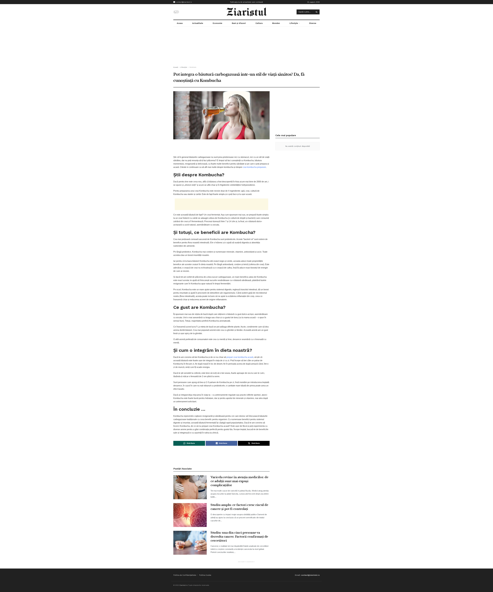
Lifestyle (294, 23)
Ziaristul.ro (183, 585)
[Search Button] (317, 11)
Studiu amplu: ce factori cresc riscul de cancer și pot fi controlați (239, 507)
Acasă (175, 67)
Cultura (259, 23)
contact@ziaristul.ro (184, 2)
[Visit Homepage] (246, 11)
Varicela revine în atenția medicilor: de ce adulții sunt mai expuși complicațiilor (239, 481)
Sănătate (192, 67)
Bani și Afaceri (239, 23)
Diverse (312, 23)
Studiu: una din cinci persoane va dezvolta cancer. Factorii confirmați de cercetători (239, 536)
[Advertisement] (246, 46)
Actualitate (197, 23)
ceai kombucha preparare (254, 167)
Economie (217, 23)
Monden (276, 23)
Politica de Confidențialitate (184, 575)
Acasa (180, 23)
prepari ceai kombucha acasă (239, 357)
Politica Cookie (205, 575)
